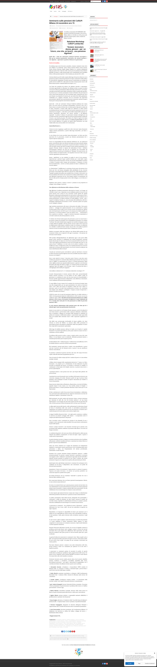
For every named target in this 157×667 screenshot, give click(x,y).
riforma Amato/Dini (69, 624)
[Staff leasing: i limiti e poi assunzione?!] (92, 51)
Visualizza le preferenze (149, 663)
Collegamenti (73, 1)
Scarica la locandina (54, 63)
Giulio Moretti (59, 623)
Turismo (91, 155)
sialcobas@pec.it (71, 665)
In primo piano (71, 25)
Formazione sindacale (94, 101)
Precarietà (92, 121)
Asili (91, 150)
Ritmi (91, 123)
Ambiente (91, 79)
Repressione (92, 96)
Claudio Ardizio (60, 621)
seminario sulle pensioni (72, 625)
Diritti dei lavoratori (65, 25)
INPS (65, 623)
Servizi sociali (92, 141)
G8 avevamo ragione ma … (95, 30)
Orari (91, 119)
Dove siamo (57, 1)
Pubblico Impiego (93, 137)
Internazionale (92, 105)
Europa (91, 106)
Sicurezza (92, 129)
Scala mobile (92, 126)
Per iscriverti (67, 1)
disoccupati (69, 622)
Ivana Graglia (70, 623)
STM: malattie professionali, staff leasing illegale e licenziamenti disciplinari (97, 33)
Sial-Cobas (59, 627)
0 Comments (63, 28)
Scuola (91, 149)
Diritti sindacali (92, 92)
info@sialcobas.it (64, 665)
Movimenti (92, 133)
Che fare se (70, 11)
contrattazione (92, 87)
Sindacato (79, 25)
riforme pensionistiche (59, 625)
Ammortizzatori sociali (94, 112)
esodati (74, 622)
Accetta (129, 663)
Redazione (53, 25)
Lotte (59, 11)
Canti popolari (92, 83)
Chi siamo (51, 1)
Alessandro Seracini (61, 619)
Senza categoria (93, 139)
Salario (91, 125)
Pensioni (75, 25)
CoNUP (66, 621)
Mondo (91, 108)
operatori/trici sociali (93, 135)
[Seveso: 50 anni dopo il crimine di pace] (92, 70)
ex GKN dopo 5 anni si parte (95, 36)
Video (91, 157)
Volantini (91, 159)
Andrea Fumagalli (71, 619)
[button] (154, 653)
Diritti (51, 11)
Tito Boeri (65, 627)
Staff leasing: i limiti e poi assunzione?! (97, 27)
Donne (91, 99)
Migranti (91, 94)
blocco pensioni (80, 619)
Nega (139, 663)
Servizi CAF (62, 1)
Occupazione (92, 116)
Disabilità (92, 146)
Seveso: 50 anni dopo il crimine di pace (97, 39)
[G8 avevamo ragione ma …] (92, 55)
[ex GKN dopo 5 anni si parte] (92, 66)
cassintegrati (52, 621)
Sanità (91, 145)
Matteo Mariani (77, 623)
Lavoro (55, 11)
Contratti (91, 114)
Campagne (64, 11)
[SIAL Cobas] (58, 6)
